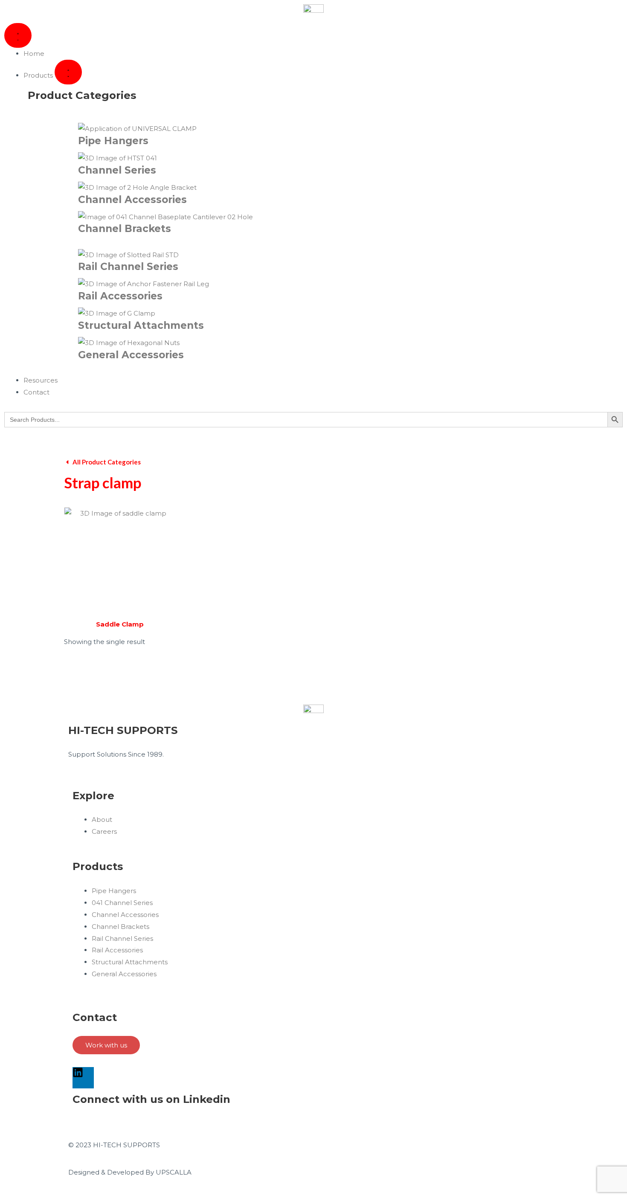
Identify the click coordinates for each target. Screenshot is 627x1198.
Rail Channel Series (128, 267)
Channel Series (117, 170)
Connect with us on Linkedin (151, 1099)
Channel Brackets (124, 229)
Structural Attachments (141, 325)
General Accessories (131, 355)
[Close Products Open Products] (68, 72)
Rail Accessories (120, 296)
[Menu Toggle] (18, 35)
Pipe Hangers (113, 141)
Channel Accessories (132, 200)
